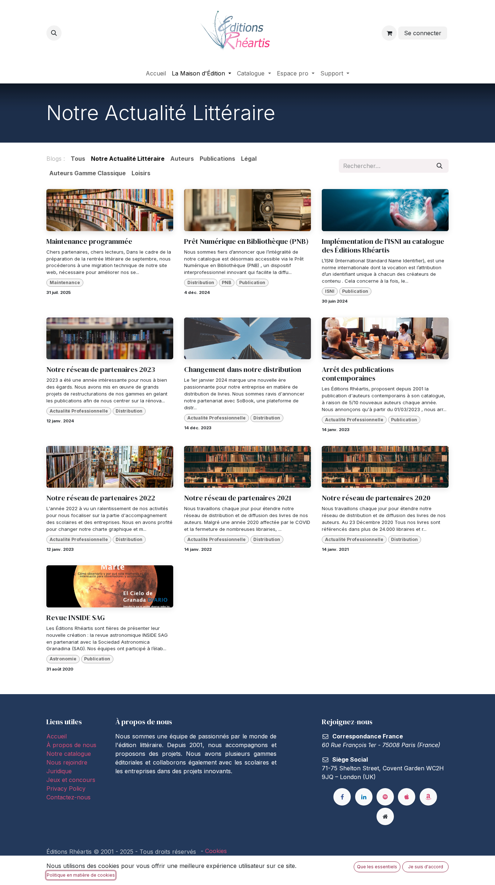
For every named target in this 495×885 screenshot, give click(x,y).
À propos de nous (71, 745)
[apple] (406, 797)
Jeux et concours (71, 779)
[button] (54, 33)
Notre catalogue (68, 753)
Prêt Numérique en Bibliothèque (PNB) (246, 241)
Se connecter (422, 33)
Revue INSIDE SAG (75, 617)
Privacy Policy (66, 788)
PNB (226, 282)
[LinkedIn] (364, 797)
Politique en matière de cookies (81, 875)
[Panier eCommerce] (389, 33)
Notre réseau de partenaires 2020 (376, 497)
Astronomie (63, 658)
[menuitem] (156, 73)
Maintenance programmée (89, 241)
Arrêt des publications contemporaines (358, 373)
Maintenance (65, 282)
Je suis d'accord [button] (425, 866)
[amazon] (428, 797)
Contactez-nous (68, 797)
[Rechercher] (439, 166)
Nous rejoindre (66, 762)
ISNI (329, 291)
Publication (252, 282)
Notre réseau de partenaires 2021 (237, 497)
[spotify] (385, 797)
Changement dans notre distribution (242, 369)
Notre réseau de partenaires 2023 (100, 369)
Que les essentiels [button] (377, 866)
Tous (78, 158)
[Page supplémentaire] (385, 816)
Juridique (59, 771)
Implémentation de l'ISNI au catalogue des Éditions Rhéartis (383, 245)
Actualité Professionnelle (79, 411)
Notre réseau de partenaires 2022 (100, 497)
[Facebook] (342, 797)
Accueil (56, 736)
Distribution (200, 282)
